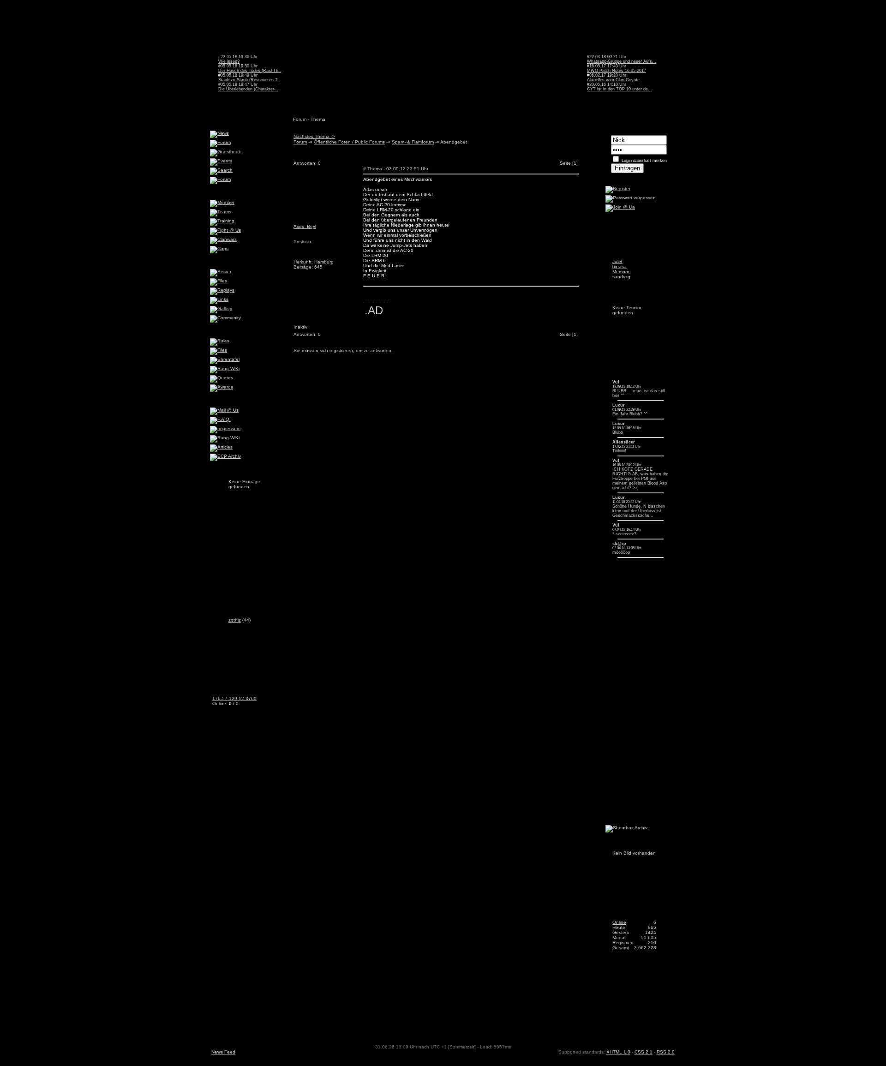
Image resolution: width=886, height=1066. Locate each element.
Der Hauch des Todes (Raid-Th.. (249, 70)
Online (619, 922)
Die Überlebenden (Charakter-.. (248, 89)
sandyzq (621, 276)
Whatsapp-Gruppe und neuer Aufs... (621, 61)
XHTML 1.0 (618, 1051)
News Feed (223, 1051)
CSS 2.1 (644, 1051)
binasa (619, 266)
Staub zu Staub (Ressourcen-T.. (249, 80)
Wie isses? (228, 61)
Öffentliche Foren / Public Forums (349, 141)
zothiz (234, 620)
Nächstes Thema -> (314, 136)
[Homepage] (367, 329)
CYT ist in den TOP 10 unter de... (619, 89)
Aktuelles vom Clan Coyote (613, 80)
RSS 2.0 (666, 1051)
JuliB (617, 261)
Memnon (621, 271)
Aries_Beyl (304, 226)
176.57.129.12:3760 (234, 698)
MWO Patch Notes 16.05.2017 (616, 70)
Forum (300, 141)
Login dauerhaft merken (644, 160)
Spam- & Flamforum (413, 141)
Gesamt (620, 947)
